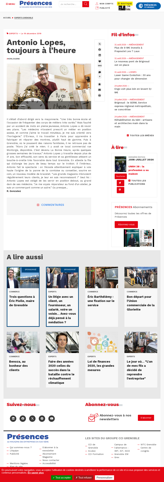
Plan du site (16, 466)
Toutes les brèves (142, 135)
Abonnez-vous (126, 224)
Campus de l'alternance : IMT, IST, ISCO (122, 447)
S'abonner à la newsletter (50, 449)
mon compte (106, 4)
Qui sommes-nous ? (21, 447)
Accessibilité (49, 463)
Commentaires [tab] (52, 204)
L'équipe (14, 450)
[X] (100, 44)
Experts (13, 33)
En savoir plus (36, 472)
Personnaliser (104, 477)
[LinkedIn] (13, 418)
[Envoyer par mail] (100, 90)
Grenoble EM (121, 454)
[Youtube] (51, 418)
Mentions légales (19, 463)
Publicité (14, 453)
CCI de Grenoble (93, 446)
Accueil (7, 18)
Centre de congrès (146, 449)
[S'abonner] (93, 418)
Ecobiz (92, 451)
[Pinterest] (42, 418)
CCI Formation (96, 454)
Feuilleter (120, 176)
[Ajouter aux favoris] (100, 84)
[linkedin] (100, 55)
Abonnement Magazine (49, 455)
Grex (116, 457)
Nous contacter (50, 460)
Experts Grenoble (23, 18)
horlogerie (13, 59)
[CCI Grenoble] (148, 6)
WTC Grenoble (148, 444)
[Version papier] (120, 183)
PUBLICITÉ (105, 8)
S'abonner (146, 417)
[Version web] (120, 190)
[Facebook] (100, 50)
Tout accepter (63, 477)
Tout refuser (85, 477)
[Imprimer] (100, 95)
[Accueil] (36, 4)
